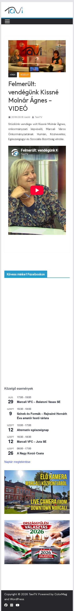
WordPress (17, 599)
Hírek (12, 74)
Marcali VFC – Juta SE (31, 441)
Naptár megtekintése (17, 462)
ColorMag (60, 594)
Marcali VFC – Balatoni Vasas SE (38, 402)
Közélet (25, 74)
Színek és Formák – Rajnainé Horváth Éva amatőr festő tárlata (42, 416)
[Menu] (7, 21)
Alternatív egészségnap (33, 430)
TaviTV (38, 117)
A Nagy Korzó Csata (30, 453)
